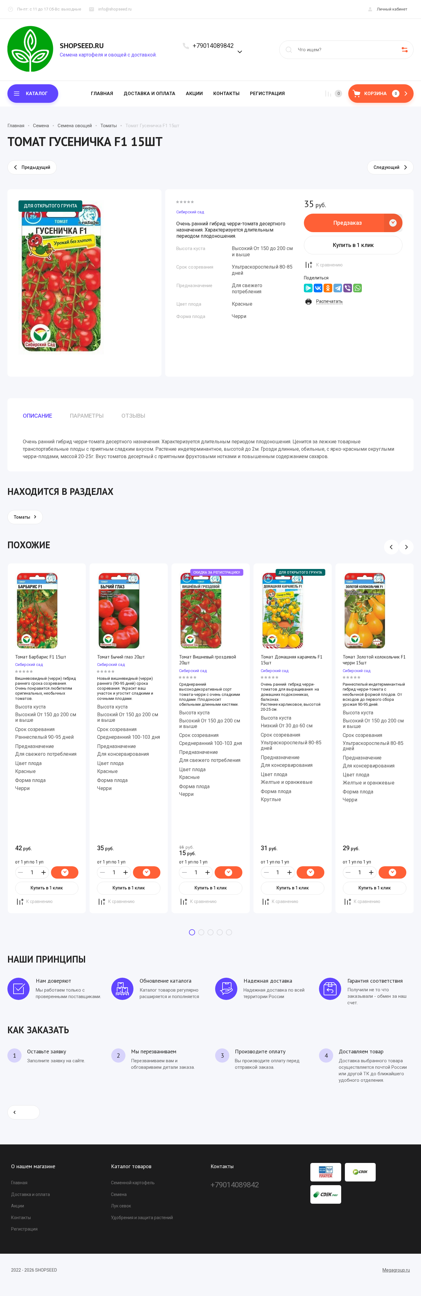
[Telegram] (337, 288)
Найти (289, 50)
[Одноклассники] (328, 288)
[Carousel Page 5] (229, 932)
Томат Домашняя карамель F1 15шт (291, 660)
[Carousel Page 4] (220, 932)
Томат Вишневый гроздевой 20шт (207, 660)
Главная (102, 93)
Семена (41, 125)
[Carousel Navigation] (399, 547)
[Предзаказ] (65, 872)
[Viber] (347, 288)
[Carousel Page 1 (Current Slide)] (192, 932)
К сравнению (329, 264)
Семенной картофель (133, 1182)
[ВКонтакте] (318, 288)
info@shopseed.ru (115, 9)
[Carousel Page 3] (210, 932)
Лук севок (121, 1205)
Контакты (226, 93)
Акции (194, 93)
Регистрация (267, 93)
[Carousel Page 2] (201, 932)
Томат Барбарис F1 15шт (40, 657)
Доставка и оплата (149, 93)
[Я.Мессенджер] (308, 288)
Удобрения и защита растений (142, 1217)
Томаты (108, 125)
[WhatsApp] (357, 288)
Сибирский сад (190, 212)
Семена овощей (75, 125)
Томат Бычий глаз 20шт (121, 657)
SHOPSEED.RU (82, 45)
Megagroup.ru (396, 1270)
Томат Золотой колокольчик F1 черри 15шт (374, 660)
